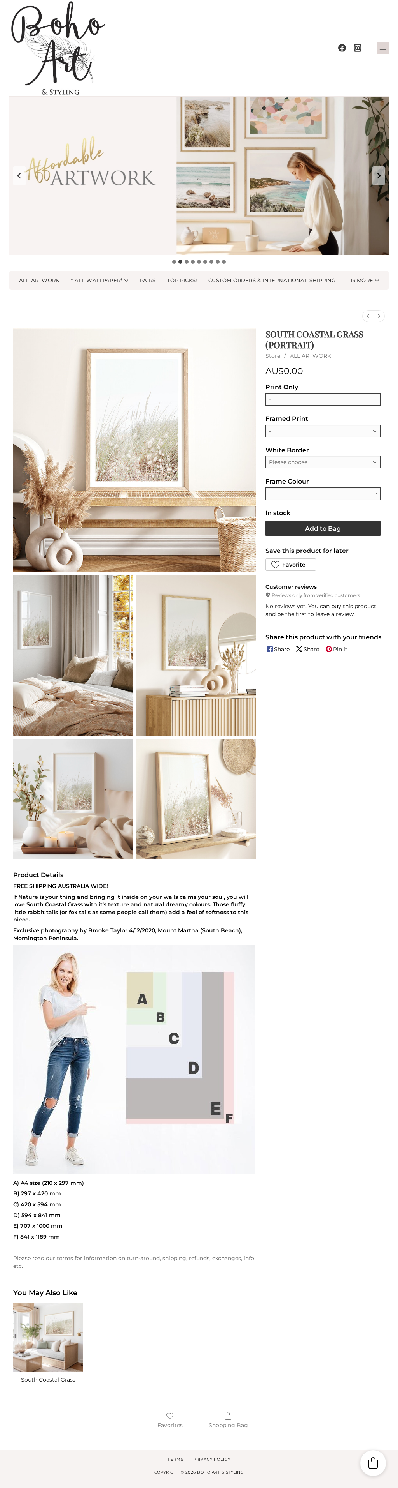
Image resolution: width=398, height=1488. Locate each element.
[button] (365, 280)
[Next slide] (378, 175)
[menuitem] (368, 316)
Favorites (170, 1425)
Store (272, 355)
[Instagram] (357, 48)
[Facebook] (342, 48)
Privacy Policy (211, 1459)
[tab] (174, 262)
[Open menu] (383, 48)
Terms (175, 1459)
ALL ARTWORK (310, 355)
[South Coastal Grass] (47, 1337)
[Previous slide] (19, 175)
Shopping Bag (228, 1425)
